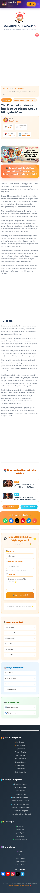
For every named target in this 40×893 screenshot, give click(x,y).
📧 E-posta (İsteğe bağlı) (14, 561)
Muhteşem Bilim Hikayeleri (20, 797)
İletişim (20, 851)
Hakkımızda (20, 855)
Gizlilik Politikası (20, 861)
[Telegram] (22, 874)
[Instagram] (13, 874)
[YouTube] (8, 874)
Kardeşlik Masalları (20, 772)
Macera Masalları (20, 762)
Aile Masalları (20, 769)
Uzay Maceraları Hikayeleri (20, 801)
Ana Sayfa (6, 88)
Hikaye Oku (20, 829)
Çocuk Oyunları (20, 833)
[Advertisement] (20, 65)
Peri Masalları (20, 742)
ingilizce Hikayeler (20, 787)
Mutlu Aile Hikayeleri (20, 784)
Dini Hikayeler (20, 791)
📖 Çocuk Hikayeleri (17, 88)
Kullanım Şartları (20, 865)
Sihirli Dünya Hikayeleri (20, 811)
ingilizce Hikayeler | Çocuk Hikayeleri (24, 100)
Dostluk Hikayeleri (20, 794)
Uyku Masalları (20, 745)
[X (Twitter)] (18, 874)
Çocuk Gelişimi (20, 836)
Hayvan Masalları (20, 759)
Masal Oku (20, 826)
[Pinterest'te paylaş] (23, 520)
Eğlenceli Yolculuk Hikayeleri (20, 807)
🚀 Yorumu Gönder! (20, 595)
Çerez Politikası (20, 858)
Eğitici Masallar (20, 749)
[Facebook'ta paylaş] (11, 520)
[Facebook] (3, 874)
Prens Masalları (20, 755)
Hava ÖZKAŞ (14, 121)
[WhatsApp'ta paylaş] (5, 520)
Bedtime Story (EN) (20, 839)
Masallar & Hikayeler (20, 25)
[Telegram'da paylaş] (28, 520)
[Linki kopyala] (34, 520)
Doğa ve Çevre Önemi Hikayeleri (20, 814)
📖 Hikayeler (7, 100)
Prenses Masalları (20, 752)
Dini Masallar (20, 765)
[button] (37, 34)
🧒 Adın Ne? (10, 551)
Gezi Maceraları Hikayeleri (20, 804)
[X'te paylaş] (17, 520)
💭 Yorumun (10, 574)
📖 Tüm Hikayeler (29, 507)
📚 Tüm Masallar (10, 507)
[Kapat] (38, 4)
